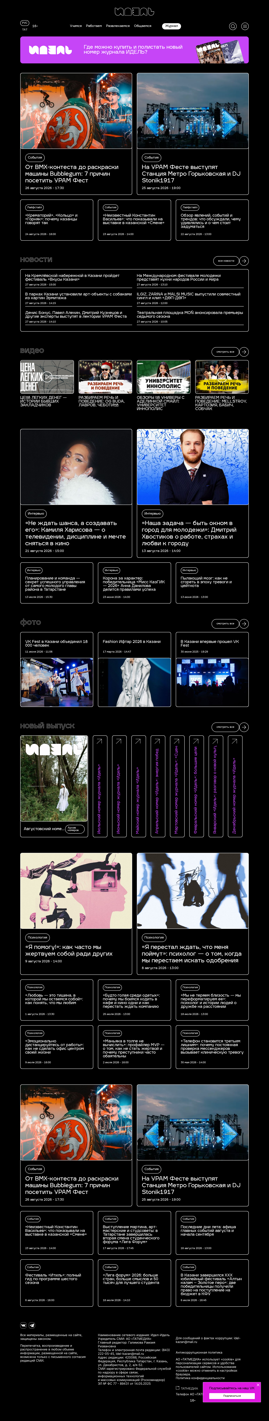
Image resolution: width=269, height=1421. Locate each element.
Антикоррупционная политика (199, 1352)
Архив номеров (73, 829)
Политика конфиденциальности (200, 1378)
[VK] (23, 1325)
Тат (25, 30)
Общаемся (142, 26)
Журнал (171, 26)
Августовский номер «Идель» (44, 829)
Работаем (94, 26)
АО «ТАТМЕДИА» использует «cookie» (205, 1359)
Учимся (76, 26)
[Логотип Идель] (134, 12)
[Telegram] (32, 1325)
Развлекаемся (118, 26)
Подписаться (232, 1396)
